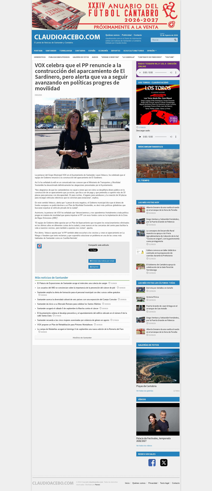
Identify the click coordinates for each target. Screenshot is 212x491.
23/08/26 (152, 273)
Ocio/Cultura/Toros (133, 50)
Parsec (97, 485)
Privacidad (152, 483)
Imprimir (94, 267)
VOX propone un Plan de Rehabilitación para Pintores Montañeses (65, 325)
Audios (95, 57)
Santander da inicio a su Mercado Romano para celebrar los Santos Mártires (69, 304)
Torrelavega (65, 50)
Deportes (115, 50)
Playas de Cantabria (146, 386)
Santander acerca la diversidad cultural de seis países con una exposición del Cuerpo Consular (77, 299)
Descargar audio (143, 131)
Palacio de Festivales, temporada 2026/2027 (153, 440)
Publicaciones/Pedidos (59, 57)
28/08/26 (152, 300)
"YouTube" (169, 57)
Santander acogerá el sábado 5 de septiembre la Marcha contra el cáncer (67, 308)
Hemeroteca (39, 57)
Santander (51, 50)
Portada (38, 50)
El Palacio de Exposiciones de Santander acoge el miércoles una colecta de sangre (72, 283)
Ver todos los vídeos (144, 446)
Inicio (127, 483)
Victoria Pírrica (152, 297)
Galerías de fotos (81, 57)
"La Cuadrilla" (128, 57)
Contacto (138, 35)
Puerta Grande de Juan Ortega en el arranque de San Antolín (161, 307)
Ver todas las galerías (144, 391)
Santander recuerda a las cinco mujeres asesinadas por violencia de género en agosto (73, 320)
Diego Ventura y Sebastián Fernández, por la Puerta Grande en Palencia (162, 220)
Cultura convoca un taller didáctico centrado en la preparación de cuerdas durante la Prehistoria (161, 253)
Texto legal (164, 483)
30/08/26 (152, 213)
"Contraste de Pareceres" (150, 57)
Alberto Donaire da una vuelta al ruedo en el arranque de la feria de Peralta (162, 208)
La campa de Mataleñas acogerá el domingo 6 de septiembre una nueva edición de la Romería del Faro (80, 329)
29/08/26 (152, 312)
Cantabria (80, 50)
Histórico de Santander (82, 338)
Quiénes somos (113, 35)
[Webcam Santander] (158, 150)
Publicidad (127, 35)
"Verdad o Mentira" (110, 57)
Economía (103, 50)
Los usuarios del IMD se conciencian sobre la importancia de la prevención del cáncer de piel (76, 288)
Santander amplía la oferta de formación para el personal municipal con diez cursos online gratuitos (78, 292)
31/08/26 (152, 244)
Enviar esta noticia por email (102, 261)
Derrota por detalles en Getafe (159, 288)
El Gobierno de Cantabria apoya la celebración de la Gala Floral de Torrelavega (160, 267)
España (91, 50)
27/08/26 (142, 127)
